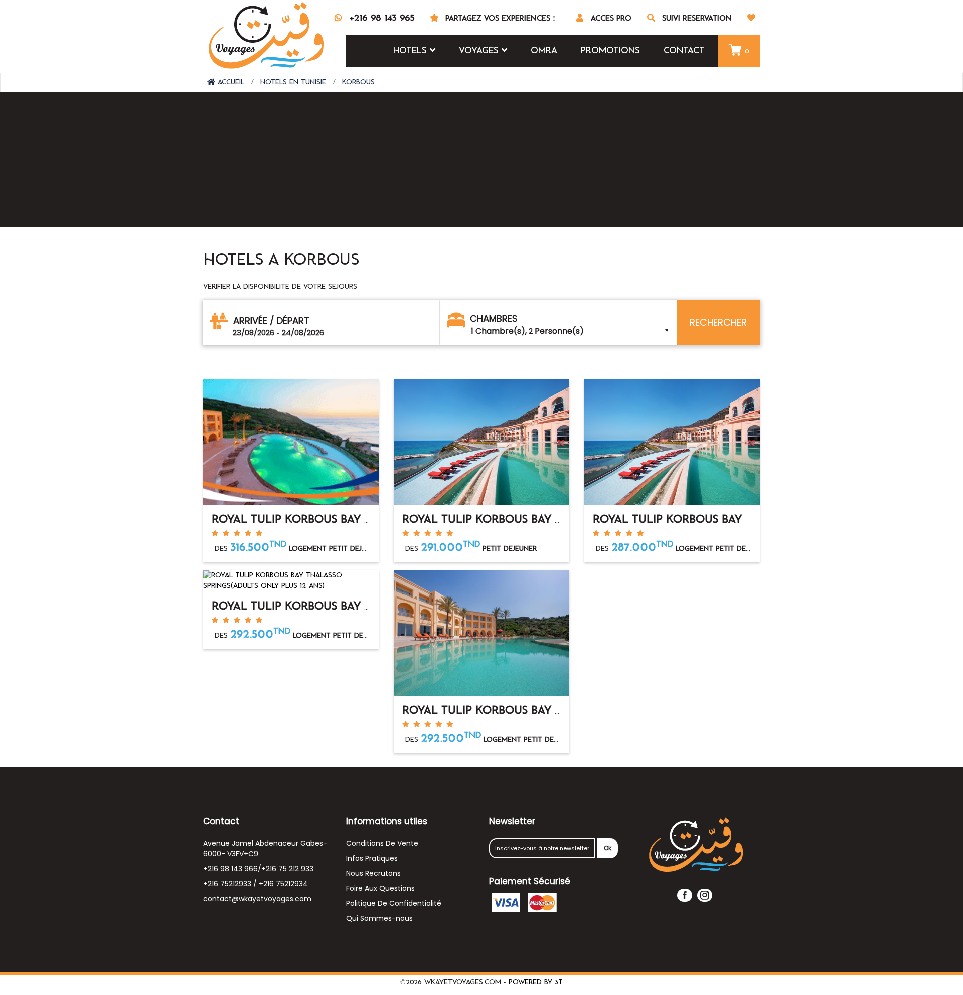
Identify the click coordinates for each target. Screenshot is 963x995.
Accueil (229, 82)
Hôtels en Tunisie (293, 82)
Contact (684, 50)
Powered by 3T (536, 982)
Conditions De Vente (382, 843)
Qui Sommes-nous (379, 918)
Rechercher (718, 322)
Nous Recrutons (373, 873)
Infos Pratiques (372, 858)
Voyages (480, 50)
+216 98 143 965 (382, 18)
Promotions (610, 50)
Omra (544, 50)
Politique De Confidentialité (393, 903)
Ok (607, 848)
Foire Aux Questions (380, 888)
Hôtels (411, 50)
